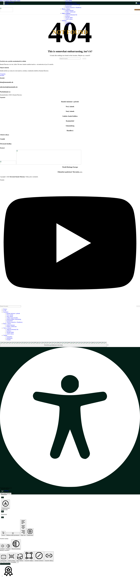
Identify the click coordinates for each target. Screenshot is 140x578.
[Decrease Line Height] (2, 517)
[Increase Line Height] (2, 511)
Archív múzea (69, 19)
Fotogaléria (68, 22)
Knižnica (67, 16)
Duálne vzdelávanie (70, 12)
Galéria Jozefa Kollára (71, 3)
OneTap (6, 490)
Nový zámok (70, 106)
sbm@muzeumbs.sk (6, 82)
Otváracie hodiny (6, 144)
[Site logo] (6, 11)
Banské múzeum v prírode (70, 102)
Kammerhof (68, 6)
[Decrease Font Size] (2, 497)
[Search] (84, 58)
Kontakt (67, 25)
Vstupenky (137, 9)
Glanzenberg (70, 126)
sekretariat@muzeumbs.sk (9, 87)
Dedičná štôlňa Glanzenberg (72, 4)
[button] (107, 345)
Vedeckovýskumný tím (71, 14)
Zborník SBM (69, 17)
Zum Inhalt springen (5, 562)
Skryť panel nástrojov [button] (6, 493)
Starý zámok (68, 1)
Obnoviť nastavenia (5, 563)
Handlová (70, 130)
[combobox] (53, 344)
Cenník (2, 139)
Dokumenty (68, 23)
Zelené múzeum (69, 10)
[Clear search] (81, 59)
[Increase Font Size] (2, 491)
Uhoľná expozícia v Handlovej (73, 7)
